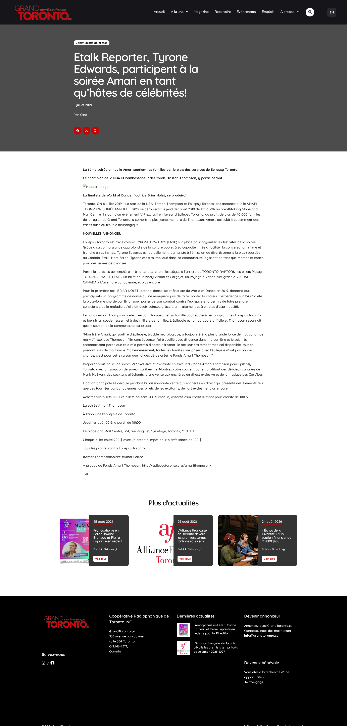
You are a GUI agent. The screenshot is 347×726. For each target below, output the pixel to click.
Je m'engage (253, 682)
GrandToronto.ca (122, 631)
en (332, 12)
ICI (115, 397)
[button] (310, 12)
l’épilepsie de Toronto (118, 414)
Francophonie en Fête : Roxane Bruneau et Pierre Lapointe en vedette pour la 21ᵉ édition (108, 537)
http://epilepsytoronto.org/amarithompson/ (176, 465)
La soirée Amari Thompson (104, 405)
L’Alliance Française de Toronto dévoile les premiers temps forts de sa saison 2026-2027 (192, 537)
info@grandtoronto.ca (261, 635)
